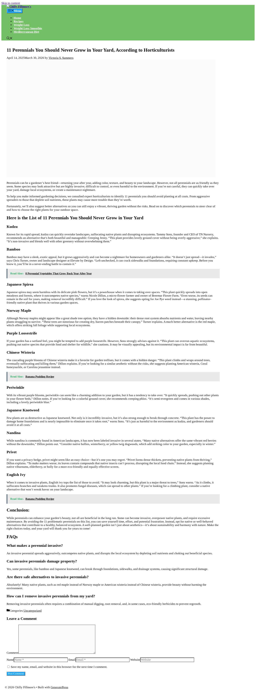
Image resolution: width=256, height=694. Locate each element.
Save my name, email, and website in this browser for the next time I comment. (59, 667)
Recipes (19, 21)
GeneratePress (59, 687)
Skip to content (10, 3)
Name (10, 659)
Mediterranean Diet (26, 31)
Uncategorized (33, 610)
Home (17, 18)
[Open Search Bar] (10, 38)
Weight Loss (21, 25)
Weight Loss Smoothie (28, 28)
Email (72, 659)
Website (135, 659)
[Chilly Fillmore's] (19, 6)
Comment (12, 652)
